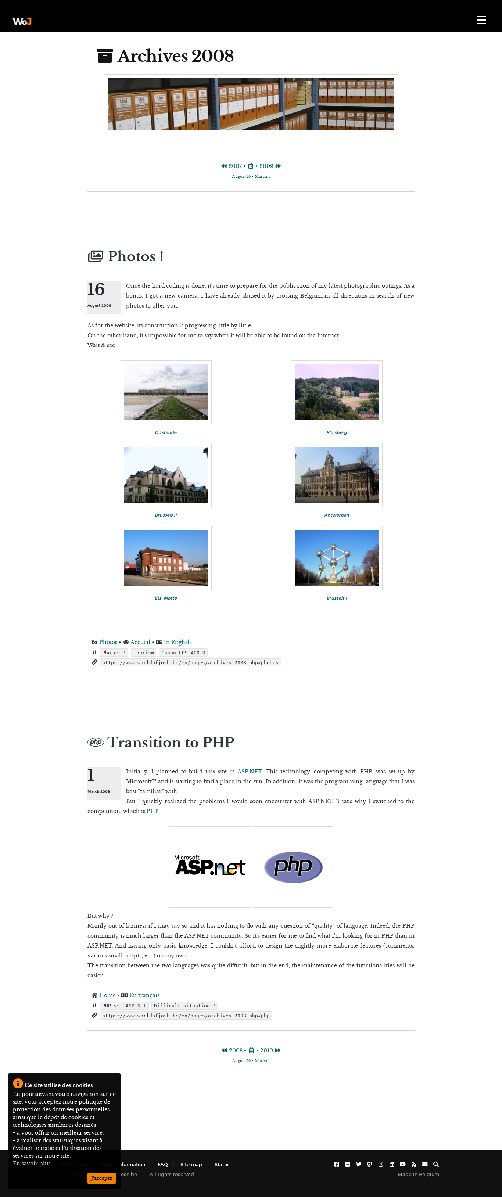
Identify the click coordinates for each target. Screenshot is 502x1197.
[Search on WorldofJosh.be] (436, 1164)
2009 (267, 166)
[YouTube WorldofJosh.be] (402, 1164)
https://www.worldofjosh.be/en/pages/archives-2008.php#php (186, 1015)
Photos (108, 642)
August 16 (241, 176)
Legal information (124, 1164)
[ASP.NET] (210, 906)
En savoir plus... (34, 1163)
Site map (191, 1164)
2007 (234, 166)
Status (222, 1164)
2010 (267, 1050)
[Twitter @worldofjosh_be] (358, 1164)
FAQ (163, 1164)
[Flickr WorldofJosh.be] (347, 1164)
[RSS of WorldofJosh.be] (413, 1164)
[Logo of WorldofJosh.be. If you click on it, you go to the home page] (22, 21)
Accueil (140, 642)
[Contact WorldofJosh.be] (425, 1164)
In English (177, 642)
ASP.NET (249, 771)
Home (107, 995)
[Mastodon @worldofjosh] (369, 1164)
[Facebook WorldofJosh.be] (336, 1164)
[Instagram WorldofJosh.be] (380, 1164)
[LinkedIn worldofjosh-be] (391, 1164)
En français (144, 995)
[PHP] (292, 906)
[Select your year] (250, 166)
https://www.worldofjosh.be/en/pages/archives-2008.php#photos (190, 662)
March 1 (262, 176)
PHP (152, 811)
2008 (235, 1050)
